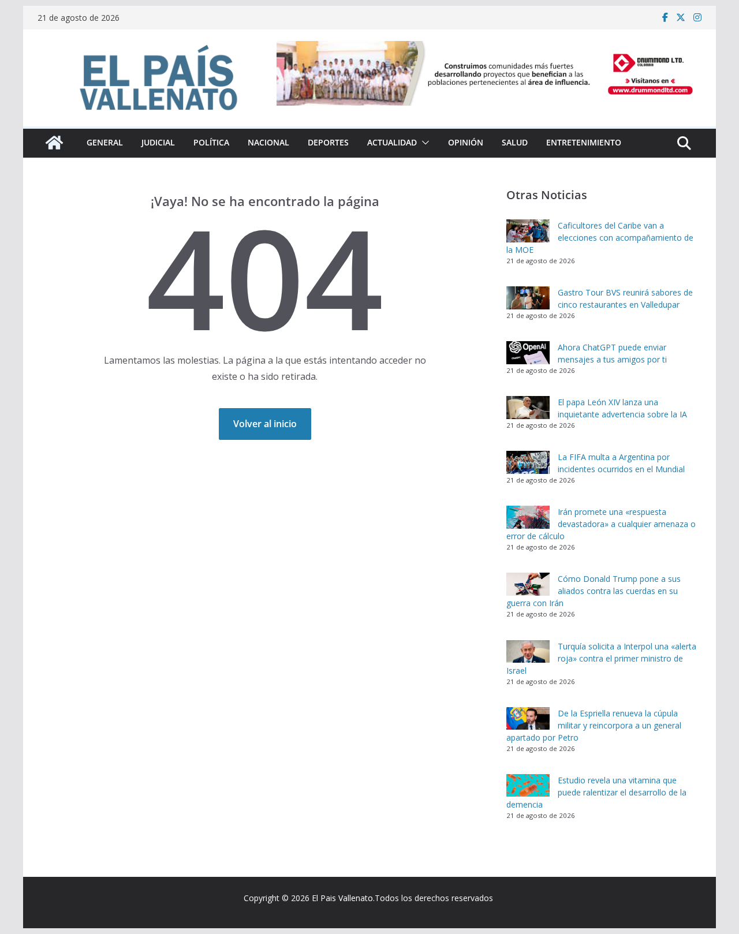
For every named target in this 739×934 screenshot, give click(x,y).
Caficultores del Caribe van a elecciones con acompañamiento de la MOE (599, 237)
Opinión (465, 142)
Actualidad (392, 142)
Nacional (268, 142)
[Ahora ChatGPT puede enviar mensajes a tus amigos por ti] (528, 352)
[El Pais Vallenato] (54, 142)
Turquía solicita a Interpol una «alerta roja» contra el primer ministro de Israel (601, 658)
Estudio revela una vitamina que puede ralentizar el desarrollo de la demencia (596, 792)
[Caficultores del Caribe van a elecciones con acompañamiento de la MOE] (528, 230)
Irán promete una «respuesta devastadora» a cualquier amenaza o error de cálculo (601, 523)
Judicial (158, 142)
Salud (515, 142)
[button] (423, 143)
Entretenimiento (583, 142)
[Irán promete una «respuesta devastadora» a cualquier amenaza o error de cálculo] (528, 517)
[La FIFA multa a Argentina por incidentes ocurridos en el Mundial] (528, 462)
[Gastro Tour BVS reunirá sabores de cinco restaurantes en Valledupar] (528, 297)
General (105, 142)
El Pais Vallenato (342, 897)
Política (211, 142)
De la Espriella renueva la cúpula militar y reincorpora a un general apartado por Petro (593, 725)
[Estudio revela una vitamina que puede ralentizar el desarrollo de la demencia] (528, 785)
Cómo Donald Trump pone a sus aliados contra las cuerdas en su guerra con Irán (593, 590)
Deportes (328, 142)
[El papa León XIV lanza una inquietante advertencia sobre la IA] (528, 407)
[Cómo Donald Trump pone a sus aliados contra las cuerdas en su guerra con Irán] (528, 584)
